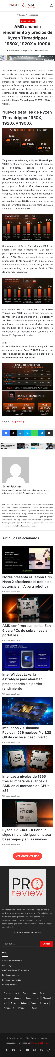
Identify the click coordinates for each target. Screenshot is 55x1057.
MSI (5, 1003)
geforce (7, 998)
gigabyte (17, 998)
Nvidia (13, 1003)
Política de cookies (10, 975)
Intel (37, 998)
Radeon (24, 1003)
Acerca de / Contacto (12, 960)
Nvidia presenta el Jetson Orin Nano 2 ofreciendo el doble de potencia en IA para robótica (27, 581)
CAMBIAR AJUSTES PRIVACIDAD (27, 932)
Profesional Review (40, 1043)
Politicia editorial (9, 984)
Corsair (43, 993)
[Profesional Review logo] (22, 5)
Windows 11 (23, 1008)
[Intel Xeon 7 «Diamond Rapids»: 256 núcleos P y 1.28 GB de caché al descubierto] (27, 724)
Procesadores (32, 15)
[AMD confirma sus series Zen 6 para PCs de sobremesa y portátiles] (27, 622)
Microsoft (47, 998)
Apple (25, 993)
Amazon (7, 993)
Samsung (44, 1003)
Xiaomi (34, 1008)
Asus (34, 993)
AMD (17, 993)
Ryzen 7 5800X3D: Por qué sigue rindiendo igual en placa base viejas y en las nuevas (26, 834)
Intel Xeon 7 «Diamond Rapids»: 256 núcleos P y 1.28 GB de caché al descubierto (26, 732)
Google (28, 998)
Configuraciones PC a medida (15, 970)
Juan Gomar (14, 50)
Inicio (21, 15)
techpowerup (17, 421)
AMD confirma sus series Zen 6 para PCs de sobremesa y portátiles (26, 630)
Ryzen (33, 1003)
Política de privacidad (11, 980)
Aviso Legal (7, 965)
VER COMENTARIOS (27, 856)
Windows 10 (9, 1008)
